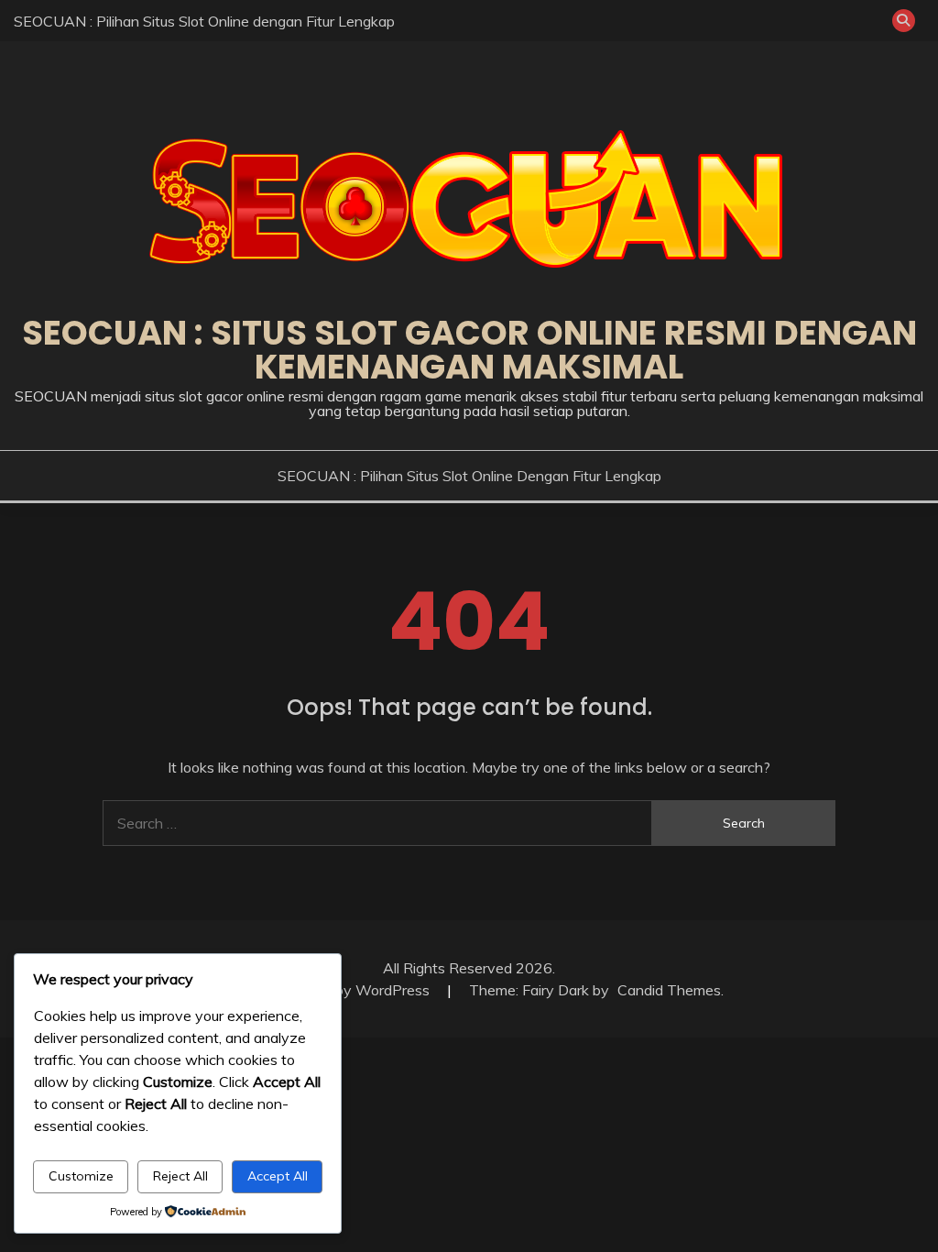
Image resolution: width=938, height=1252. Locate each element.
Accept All (277, 1176)
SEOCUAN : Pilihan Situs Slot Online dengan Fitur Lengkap (204, 21)
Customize (81, 1176)
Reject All (180, 1176)
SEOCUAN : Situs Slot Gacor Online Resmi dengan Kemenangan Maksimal (469, 349)
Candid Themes (669, 990)
